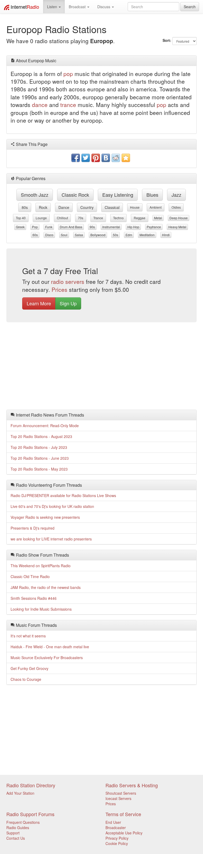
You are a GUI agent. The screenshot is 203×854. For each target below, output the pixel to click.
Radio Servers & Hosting (131, 785)
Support (13, 832)
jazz (176, 194)
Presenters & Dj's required (32, 528)
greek (20, 227)
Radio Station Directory (30, 785)
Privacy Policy (116, 838)
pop (68, 74)
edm (129, 234)
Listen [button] (52, 6)
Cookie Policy (116, 843)
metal (158, 218)
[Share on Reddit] (116, 158)
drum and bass (71, 227)
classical (112, 207)
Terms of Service (123, 814)
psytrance (154, 227)
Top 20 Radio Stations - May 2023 (39, 469)
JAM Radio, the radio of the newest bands (46, 587)
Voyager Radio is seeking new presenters (45, 517)
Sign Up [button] (68, 303)
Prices (59, 289)
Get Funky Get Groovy (29, 668)
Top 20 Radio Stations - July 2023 (39, 447)
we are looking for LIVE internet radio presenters (51, 539)
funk (48, 227)
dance (40, 105)
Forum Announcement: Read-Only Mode (45, 425)
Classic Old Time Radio (30, 576)
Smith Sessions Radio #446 (34, 598)
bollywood (97, 234)
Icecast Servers (118, 798)
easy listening (117, 194)
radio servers (67, 281)
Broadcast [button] (78, 6)
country (87, 207)
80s (25, 207)
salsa (79, 234)
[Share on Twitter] (85, 158)
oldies (176, 207)
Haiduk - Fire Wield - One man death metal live (50, 646)
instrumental (111, 227)
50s (115, 234)
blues (152, 194)
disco (49, 234)
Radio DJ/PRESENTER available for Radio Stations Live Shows (63, 495)
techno (118, 218)
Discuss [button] (104, 6)
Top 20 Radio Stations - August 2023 (41, 436)
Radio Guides (17, 827)
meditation (147, 234)
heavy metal (177, 227)
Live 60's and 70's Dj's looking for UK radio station (52, 506)
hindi (166, 234)
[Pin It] (95, 158)
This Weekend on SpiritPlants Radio (41, 565)
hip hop (133, 227)
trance (68, 105)
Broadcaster (115, 827)
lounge (41, 218)
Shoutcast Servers (120, 793)
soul (64, 234)
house (135, 207)
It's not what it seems (28, 635)
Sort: (167, 40)
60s (35, 234)
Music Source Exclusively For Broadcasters (47, 657)
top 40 (21, 218)
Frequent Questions (23, 822)
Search (190, 6)
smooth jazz (34, 194)
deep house (178, 218)
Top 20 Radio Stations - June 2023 (40, 458)
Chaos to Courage (26, 679)
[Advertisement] (101, 367)
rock (43, 207)
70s (80, 218)
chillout (62, 218)
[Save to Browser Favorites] (126, 158)
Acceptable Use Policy (123, 832)
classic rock (75, 194)
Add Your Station (20, 793)
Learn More (39, 303)
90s (92, 227)
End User (113, 822)
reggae (139, 218)
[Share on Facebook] (75, 158)
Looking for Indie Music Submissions (41, 609)
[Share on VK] (106, 158)
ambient (156, 207)
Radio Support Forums (30, 814)
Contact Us (15, 838)
